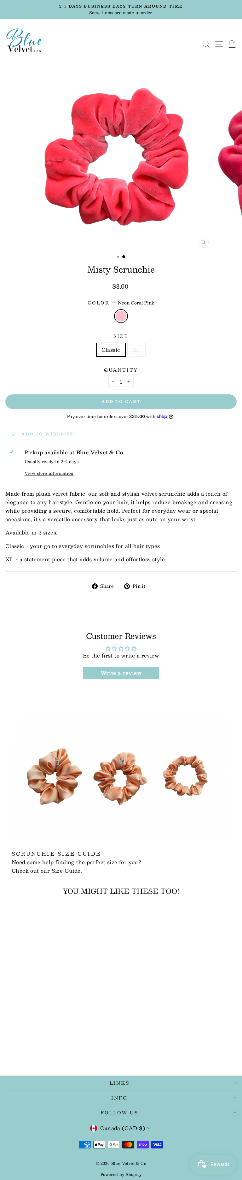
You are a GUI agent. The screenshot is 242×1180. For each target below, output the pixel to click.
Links (120, 1083)
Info (119, 1097)
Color (121, 302)
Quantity (121, 370)
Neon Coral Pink (121, 316)
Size (121, 336)
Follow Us (119, 1112)
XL (136, 349)
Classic (110, 349)
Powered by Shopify (121, 1174)
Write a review (121, 673)
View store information (49, 473)
